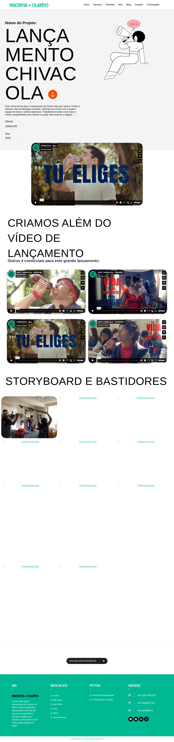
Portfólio (110, 4)
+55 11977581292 (146, 695)
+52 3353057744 (145, 703)
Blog (128, 4)
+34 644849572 (145, 710)
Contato (139, 4)
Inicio (86, 4)
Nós (121, 4)
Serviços (97, 4)
